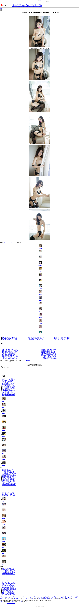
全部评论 (28, 360)
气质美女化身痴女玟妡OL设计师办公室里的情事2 (49, 358)
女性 (25, 4)
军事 (21, 6)
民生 (18, 4)
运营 (27, 6)
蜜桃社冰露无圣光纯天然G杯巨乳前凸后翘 (9, 492)
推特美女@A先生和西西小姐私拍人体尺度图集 (9, 339)
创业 (16, 5)
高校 (18, 6)
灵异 (21, 5)
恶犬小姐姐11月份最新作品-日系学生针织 (9, 475)
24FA (42, 606)
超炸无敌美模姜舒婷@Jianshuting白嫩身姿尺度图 (10, 350)
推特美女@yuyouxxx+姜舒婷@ (7, 389)
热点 (14, 5)
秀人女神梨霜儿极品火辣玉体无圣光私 (8, 383)
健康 (40, 4)
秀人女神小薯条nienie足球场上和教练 (8, 385)
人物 (12, 6)
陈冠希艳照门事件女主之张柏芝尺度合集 (8, 480)
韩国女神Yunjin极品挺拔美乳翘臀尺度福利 (48, 352)
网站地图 (12, 601)
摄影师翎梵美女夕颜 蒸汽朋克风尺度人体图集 (48, 351)
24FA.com (39, 606)
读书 (20, 598)
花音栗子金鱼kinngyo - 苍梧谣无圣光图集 (8, 478)
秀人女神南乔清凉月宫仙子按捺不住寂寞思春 (48, 354)
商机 (24, 4)
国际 (16, 4)
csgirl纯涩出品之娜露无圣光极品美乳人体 (8, 474)
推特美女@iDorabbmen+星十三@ (7, 392)
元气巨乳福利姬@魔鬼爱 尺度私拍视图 (8, 388)
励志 (30, 6)
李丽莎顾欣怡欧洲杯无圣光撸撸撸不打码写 (9, 479)
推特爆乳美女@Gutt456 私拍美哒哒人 (8, 378)
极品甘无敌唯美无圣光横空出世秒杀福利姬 (9, 486)
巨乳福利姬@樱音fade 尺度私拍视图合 (8, 387)
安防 (31, 5)
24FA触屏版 (39, 604)
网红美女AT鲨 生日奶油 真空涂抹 (7, 571)
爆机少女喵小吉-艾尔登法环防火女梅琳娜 (9, 491)
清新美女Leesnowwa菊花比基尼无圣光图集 (9, 568)
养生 (41, 4)
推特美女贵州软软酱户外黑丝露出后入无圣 (9, 587)
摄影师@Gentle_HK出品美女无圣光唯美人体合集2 (62, 338)
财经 (21, 4)
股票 (22, 4)
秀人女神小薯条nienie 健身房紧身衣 (8, 380)
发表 (7, 367)
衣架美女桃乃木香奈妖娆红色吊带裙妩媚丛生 (48, 349)
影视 (35, 5)
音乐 (40, 5)
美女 (3, 8)
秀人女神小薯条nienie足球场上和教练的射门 (61, 339)
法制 (19, 6)
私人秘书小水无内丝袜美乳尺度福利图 (8, 570)
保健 (38, 4)
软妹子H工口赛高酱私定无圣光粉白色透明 (9, 477)
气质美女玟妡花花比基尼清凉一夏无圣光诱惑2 (48, 356)
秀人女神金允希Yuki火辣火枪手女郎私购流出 (48, 353)
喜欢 (3, 343)
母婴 (35, 4)
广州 (67, 598)
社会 (27, 5)
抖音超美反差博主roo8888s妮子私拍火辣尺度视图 (49, 355)
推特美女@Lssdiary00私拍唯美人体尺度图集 (35, 338)
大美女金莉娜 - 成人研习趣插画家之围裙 (8, 581)
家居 (34, 4)
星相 (22, 5)
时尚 (31, 4)
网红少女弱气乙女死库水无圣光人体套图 (8, 594)
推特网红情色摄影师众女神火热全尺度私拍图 (48, 350)
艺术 (31, 6)
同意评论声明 (4, 367)
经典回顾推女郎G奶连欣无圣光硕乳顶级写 (9, 485)
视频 (37, 5)
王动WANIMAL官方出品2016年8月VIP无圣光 (9, 580)
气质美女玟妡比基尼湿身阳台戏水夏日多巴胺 (9, 358)
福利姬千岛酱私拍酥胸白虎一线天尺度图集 (9, 588)
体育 (14, 6)
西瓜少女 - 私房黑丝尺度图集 (7, 575)
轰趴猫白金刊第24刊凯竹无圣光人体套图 (8, 494)
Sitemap (27, 601)
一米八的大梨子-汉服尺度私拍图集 (7, 482)
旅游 (24, 5)
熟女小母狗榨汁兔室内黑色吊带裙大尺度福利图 (10, 356)
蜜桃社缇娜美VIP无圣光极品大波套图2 (8, 495)
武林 (38, 6)
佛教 (41, 6)
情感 (34, 6)
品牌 (71, 596)
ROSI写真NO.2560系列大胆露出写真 (8, 585)
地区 (70, 598)
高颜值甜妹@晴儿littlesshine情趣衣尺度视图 (9, 353)
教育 (16, 6)
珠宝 (33, 4)
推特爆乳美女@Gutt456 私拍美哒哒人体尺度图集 (36, 337)
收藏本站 (1, 601)
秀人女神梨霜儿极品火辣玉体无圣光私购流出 (35, 339)
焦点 (14, 4)
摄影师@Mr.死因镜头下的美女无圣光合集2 (9, 583)
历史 (37, 6)
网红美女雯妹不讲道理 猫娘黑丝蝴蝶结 (8, 572)
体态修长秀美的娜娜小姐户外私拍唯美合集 (9, 589)
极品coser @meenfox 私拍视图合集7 (7, 590)
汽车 (30, 5)
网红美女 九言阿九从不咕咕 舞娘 (7, 573)
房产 (28, 5)
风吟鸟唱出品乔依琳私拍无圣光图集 (8, 569)
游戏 (22, 6)
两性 (33, 6)
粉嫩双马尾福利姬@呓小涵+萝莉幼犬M (8, 390)
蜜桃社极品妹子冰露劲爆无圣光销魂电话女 (9, 481)
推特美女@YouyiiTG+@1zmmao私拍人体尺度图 (9, 337)
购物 (18, 597)
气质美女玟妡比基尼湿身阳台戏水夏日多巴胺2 (48, 357)
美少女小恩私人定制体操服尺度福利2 (8, 493)
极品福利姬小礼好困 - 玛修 (6, 470)
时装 (30, 4)
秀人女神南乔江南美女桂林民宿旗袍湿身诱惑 (9, 355)
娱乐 (34, 5)
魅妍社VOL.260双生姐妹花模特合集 (8, 593)
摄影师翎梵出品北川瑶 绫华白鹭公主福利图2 (9, 352)
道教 (40, 6)
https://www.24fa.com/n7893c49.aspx (9, 242)
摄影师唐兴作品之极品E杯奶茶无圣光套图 (9, 473)
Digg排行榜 (20, 601)
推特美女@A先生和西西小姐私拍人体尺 (8, 384)
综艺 (38, 5)
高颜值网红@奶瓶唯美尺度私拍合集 (8, 471)
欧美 (11, 598)
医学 (12, 5)
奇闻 (18, 5)
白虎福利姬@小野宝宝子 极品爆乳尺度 (8, 393)
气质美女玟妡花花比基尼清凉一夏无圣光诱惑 (9, 357)
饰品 (68, 596)
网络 (28, 6)
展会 (53, 597)
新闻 (15, 4)
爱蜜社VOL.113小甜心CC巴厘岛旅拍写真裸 (9, 592)
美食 (25, 5)
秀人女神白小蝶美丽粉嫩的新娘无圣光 (8, 386)
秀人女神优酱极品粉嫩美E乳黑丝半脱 (8, 391)
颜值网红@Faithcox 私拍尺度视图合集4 (8, 574)
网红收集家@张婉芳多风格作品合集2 (8, 582)
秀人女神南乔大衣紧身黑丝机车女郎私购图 (9, 354)
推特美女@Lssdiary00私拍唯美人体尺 (8, 381)
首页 (12, 4)
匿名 (8, 361)
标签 (1, 468)
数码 (41, 5)
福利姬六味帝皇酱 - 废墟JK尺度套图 (8, 472)
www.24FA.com (9, 603)
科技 (33, 5)
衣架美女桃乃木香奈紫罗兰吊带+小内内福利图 (9, 349)
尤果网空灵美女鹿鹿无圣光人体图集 (8, 476)
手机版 (40, 0)
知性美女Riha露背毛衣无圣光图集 (7, 591)
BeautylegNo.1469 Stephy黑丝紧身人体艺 (8, 586)
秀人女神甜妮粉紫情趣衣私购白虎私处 (8, 396)
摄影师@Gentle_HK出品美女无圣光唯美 (8, 379)
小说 (4, 598)
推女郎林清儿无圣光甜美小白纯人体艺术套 (9, 483)
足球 (15, 6)
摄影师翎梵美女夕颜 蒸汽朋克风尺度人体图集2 (10, 351)
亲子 (37, 4)
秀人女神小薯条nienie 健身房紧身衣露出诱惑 (9, 338)
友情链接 (13, 603)
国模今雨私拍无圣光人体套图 (7, 584)
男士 (27, 4)
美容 (28, 4)
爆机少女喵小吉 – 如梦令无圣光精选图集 (8, 484)
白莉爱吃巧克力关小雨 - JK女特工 (7, 469)
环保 (47, 597)
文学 (54, 598)
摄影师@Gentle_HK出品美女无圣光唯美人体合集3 (62, 337)
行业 (19, 4)
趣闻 (19, 5)
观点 (15, 5)
